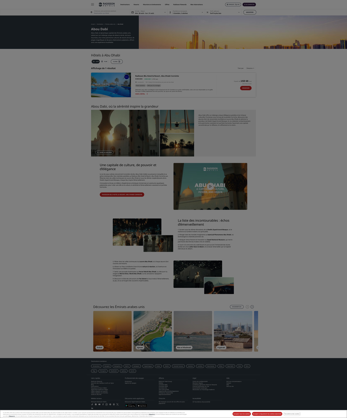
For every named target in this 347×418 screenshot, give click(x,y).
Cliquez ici (152, 414)
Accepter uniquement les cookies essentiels (267, 414)
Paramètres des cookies (292, 414)
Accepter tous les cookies (242, 414)
